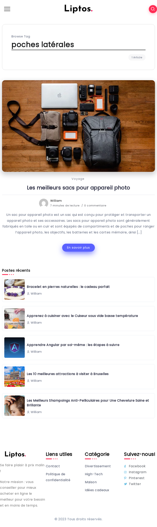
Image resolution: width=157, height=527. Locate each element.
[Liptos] (78, 9)
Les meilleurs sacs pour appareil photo (78, 187)
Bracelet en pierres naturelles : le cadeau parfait (68, 286)
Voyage (78, 179)
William (56, 201)
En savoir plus (78, 247)
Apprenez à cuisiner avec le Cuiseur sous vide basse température (82, 315)
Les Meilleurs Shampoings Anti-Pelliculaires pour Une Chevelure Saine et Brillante (88, 402)
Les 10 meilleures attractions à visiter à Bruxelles (68, 374)
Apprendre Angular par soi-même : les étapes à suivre (73, 344)
